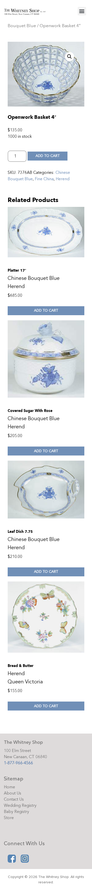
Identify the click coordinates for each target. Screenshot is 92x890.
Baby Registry (16, 811)
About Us (12, 793)
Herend (63, 179)
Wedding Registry (20, 805)
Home (9, 787)
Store (9, 818)
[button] (82, 11)
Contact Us (14, 799)
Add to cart (48, 155)
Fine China (44, 179)
